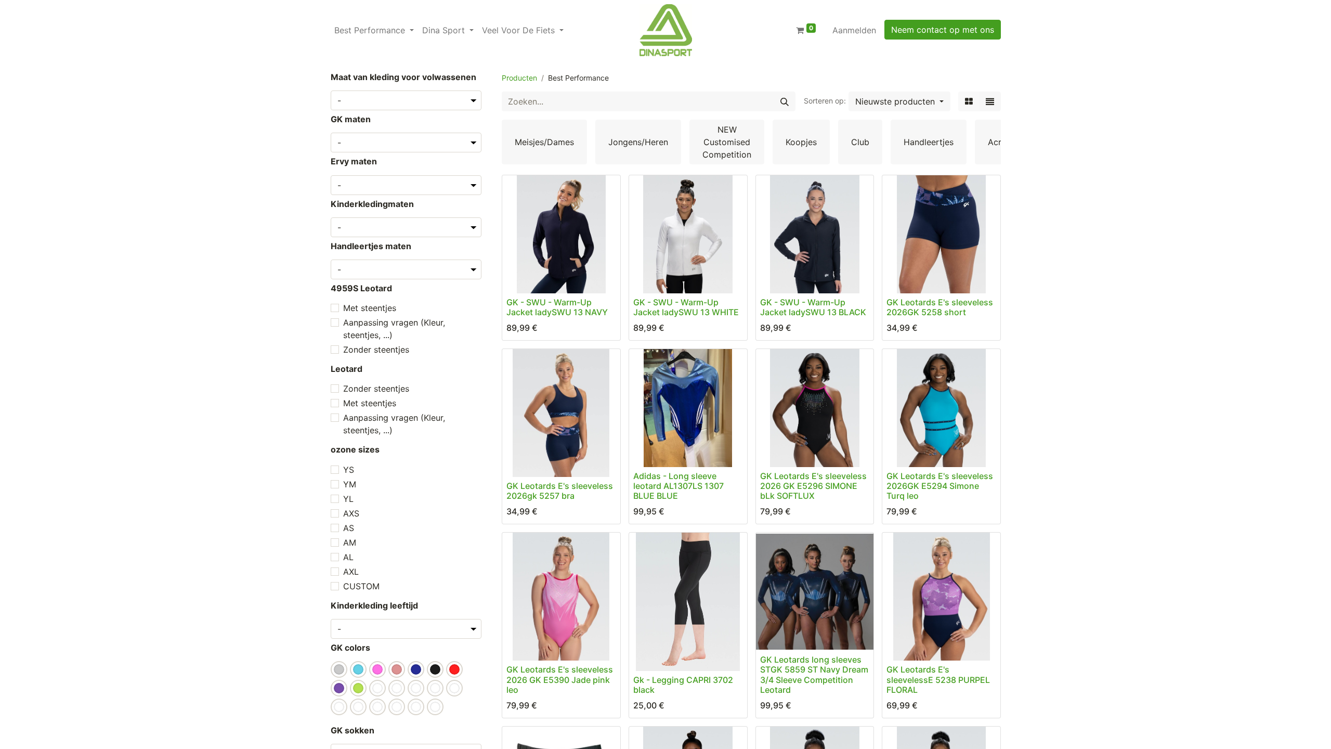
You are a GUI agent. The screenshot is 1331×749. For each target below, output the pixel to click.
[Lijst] (990, 101)
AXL (351, 571)
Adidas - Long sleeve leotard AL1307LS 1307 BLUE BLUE (678, 486)
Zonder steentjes (376, 349)
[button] (899, 101)
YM (349, 484)
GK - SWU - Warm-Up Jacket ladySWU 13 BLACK (813, 307)
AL (348, 557)
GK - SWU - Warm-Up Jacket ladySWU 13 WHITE (686, 307)
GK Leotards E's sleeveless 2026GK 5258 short (939, 307)
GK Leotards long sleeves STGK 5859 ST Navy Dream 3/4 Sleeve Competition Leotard (814, 674)
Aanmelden (854, 30)
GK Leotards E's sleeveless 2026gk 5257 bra (559, 491)
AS (348, 528)
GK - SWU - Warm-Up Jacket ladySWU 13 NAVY (557, 307)
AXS (351, 513)
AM (349, 542)
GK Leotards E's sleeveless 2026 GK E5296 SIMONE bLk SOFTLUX (813, 486)
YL (348, 499)
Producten (519, 77)
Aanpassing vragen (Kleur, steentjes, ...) (394, 328)
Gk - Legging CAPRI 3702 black (683, 685)
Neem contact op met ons (942, 29)
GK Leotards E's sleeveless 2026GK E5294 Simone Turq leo (939, 486)
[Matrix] (969, 101)
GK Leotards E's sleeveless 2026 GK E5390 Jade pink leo (559, 679)
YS (348, 469)
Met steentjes (369, 308)
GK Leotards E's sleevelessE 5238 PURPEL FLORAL (938, 679)
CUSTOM (361, 586)
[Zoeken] (784, 101)
